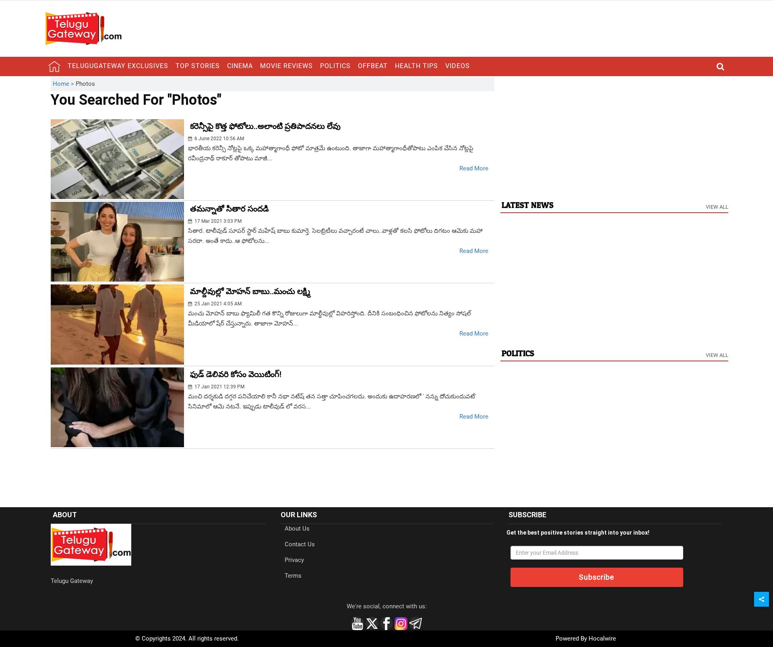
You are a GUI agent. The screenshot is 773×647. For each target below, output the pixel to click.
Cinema (240, 66)
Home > (64, 83)
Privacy (294, 560)
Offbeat (373, 66)
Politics (335, 66)
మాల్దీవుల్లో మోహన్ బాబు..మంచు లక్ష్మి (250, 291)
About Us (297, 528)
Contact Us (300, 544)
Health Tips (416, 66)
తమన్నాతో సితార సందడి (229, 209)
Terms (293, 575)
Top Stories (198, 66)
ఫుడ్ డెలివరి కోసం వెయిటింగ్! (235, 374)
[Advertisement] (614, 133)
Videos (457, 66)
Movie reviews (286, 66)
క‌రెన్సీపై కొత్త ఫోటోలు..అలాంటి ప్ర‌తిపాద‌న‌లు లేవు (265, 126)
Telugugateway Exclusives (118, 66)
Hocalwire (602, 638)
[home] (54, 66)
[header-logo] (83, 28)
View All (717, 207)
